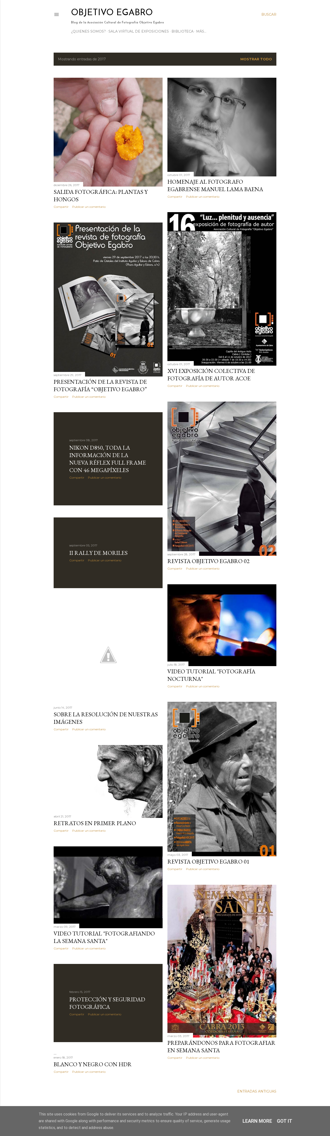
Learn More (257, 1121)
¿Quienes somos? (88, 31)
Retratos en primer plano (95, 823)
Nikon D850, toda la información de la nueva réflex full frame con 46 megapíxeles (107, 459)
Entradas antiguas (256, 1091)
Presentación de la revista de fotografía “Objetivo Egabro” (100, 385)
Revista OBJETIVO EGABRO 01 (208, 861)
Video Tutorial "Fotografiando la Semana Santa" (104, 937)
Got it (284, 1121)
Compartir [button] (61, 207)
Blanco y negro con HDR (93, 1064)
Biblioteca (183, 31)
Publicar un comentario (89, 207)
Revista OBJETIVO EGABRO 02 (208, 561)
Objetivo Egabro (112, 13)
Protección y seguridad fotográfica (107, 1003)
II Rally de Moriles (98, 553)
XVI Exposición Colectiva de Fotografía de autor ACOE (211, 374)
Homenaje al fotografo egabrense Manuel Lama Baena (215, 185)
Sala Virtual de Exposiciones (138, 31)
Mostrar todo (256, 59)
